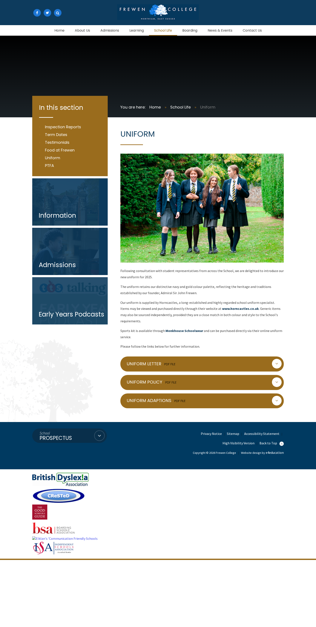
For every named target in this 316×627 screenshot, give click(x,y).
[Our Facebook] (37, 13)
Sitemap (233, 433)
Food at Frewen (60, 150)
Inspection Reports (63, 127)
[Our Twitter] (47, 13)
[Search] (57, 13)
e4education (275, 452)
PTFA (49, 165)
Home (155, 107)
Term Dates (56, 134)
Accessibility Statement (261, 433)
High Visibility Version (238, 443)
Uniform (207, 107)
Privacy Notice (211, 433)
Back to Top (268, 443)
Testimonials (57, 142)
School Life (180, 107)
